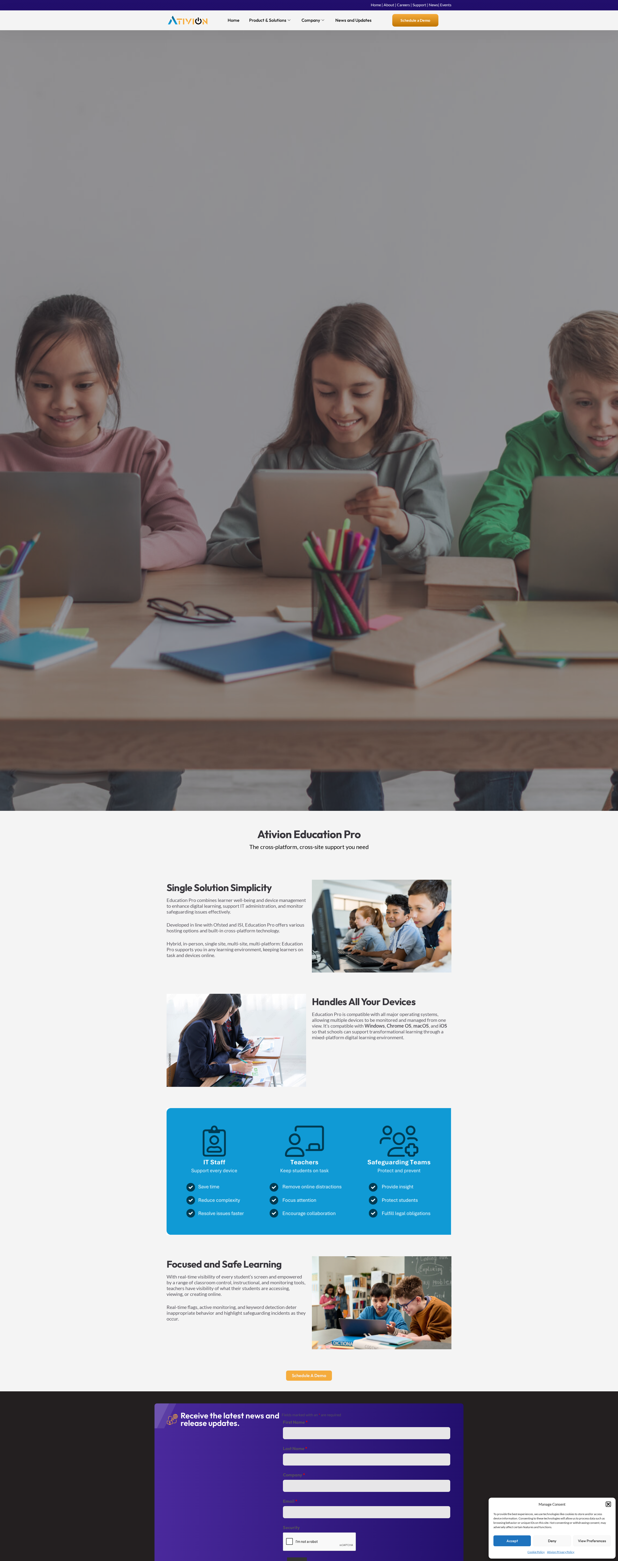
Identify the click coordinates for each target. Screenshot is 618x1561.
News (433, 4)
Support (419, 4)
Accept (512, 1541)
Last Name (295, 1448)
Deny (552, 1541)
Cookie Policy (536, 1552)
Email (290, 1501)
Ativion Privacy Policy (560, 1552)
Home (376, 4)
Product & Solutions (267, 20)
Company (311, 20)
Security (291, 1527)
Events (445, 4)
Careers (403, 4)
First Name (295, 1422)
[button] (608, 1504)
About (389, 4)
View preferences (592, 1541)
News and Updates (353, 20)
